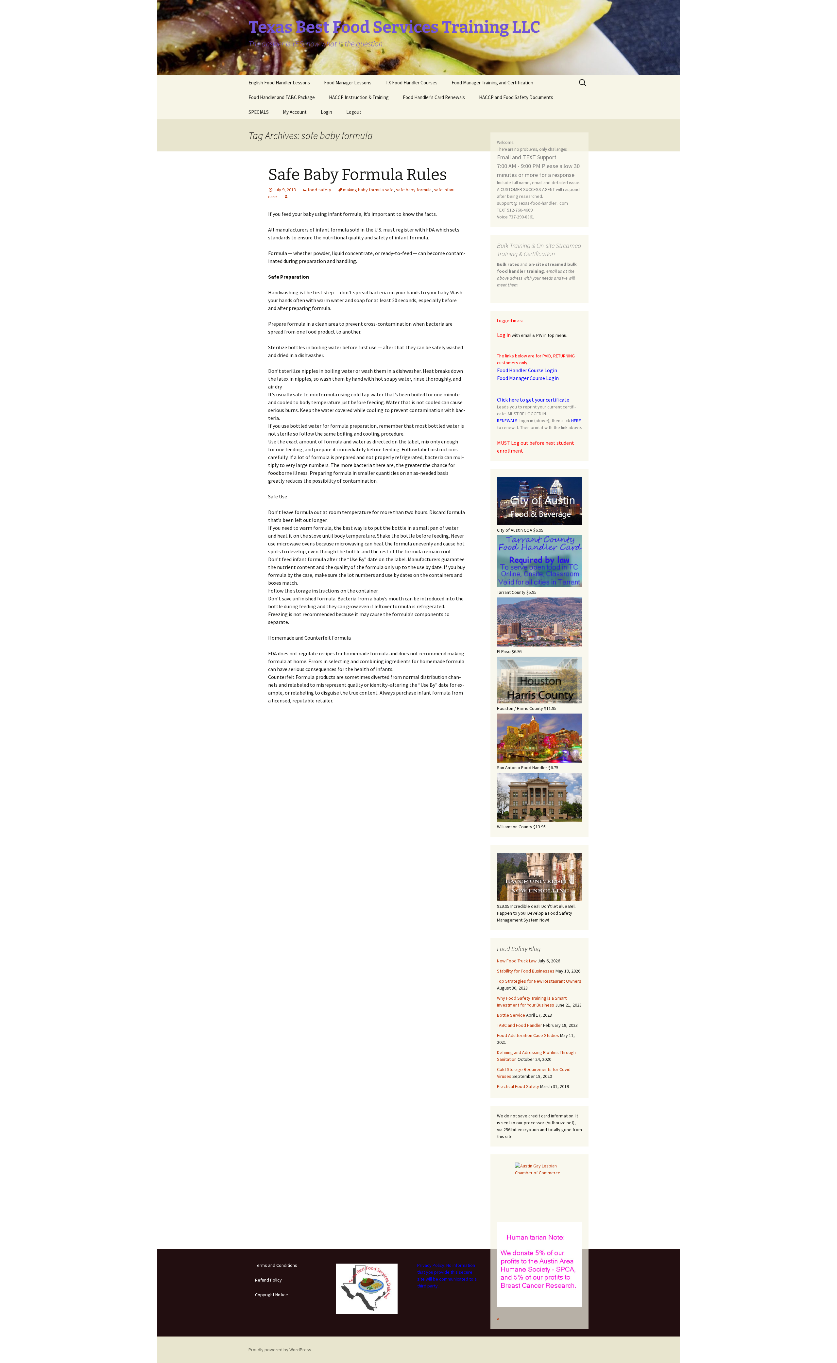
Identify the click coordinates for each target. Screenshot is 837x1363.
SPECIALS (258, 112)
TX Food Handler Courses (411, 82)
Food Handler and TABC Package (281, 97)
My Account (295, 112)
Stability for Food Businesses (526, 971)
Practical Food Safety (518, 1086)
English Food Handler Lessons (279, 82)
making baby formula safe (368, 190)
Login (326, 112)
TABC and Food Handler (519, 1025)
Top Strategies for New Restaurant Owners (539, 981)
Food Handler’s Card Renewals (434, 97)
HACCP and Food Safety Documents (516, 97)
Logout (353, 112)
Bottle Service (511, 1015)
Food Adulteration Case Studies (528, 1035)
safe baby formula (414, 190)
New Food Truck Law (517, 961)
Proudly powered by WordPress (279, 1350)
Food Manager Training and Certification (492, 82)
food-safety (319, 190)
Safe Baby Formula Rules (357, 174)
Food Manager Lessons (347, 82)
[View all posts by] (286, 196)
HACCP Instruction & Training (359, 97)
